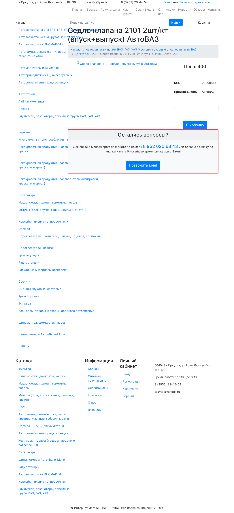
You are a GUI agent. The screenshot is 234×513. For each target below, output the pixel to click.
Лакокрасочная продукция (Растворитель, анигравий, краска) (57, 149)
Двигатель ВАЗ (85, 54)
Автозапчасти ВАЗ (183, 49)
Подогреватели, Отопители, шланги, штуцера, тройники (59, 236)
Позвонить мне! (143, 165)
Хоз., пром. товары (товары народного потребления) (56, 311)
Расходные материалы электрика (42, 270)
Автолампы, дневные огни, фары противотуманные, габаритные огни (55, 54)
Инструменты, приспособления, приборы (48, 139)
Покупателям (110, 9)
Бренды (92, 9)
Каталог (76, 49)
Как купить (128, 12)
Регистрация (132, 381)
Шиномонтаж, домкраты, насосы (42, 322)
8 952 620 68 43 (160, 146)
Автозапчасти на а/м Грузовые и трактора (50, 37)
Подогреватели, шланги (35, 248)
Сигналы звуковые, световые (39, 289)
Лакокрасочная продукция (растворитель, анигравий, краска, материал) (57, 165)
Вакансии (95, 410)
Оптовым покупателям (97, 378)
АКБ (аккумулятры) (32, 101)
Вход (126, 374)
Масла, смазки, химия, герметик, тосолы (48, 202)
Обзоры (199, 9)
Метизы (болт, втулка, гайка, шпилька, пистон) (52, 210)
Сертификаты (145, 9)
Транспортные (28, 296)
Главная (78, 9)
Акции (170, 9)
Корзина (129, 396)
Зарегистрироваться (194, 2)
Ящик (22, 346)
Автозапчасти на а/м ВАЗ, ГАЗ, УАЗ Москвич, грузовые (58, 29)
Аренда (23, 109)
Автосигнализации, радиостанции (43, 82)
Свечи (23, 281)
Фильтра (24, 303)
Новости (184, 9)
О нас (160, 12)
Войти (167, 2)
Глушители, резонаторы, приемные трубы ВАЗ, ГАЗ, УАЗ (59, 116)
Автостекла (26, 94)
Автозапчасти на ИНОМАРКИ (40, 44)
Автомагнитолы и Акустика (38, 68)
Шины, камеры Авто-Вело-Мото (41, 334)
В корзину (195, 125)
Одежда (24, 229)
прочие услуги (28, 255)
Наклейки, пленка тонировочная (42, 221)
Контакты (214, 9)
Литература (26, 195)
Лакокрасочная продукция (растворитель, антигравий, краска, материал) (58, 181)
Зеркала (24, 132)
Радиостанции (28, 262)
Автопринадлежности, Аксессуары (44, 75)
